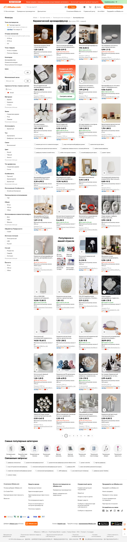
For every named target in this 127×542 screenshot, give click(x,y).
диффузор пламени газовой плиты (45, 152)
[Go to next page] (92, 435)
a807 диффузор (63, 470)
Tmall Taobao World (54, 532)
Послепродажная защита (36, 500)
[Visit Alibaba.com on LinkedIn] (107, 511)
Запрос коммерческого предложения (60, 494)
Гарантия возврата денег (35, 491)
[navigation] (18, 227)
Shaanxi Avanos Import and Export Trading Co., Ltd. (88, 135)
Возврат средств (83, 500)
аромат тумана (106, 152)
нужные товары (12, 475)
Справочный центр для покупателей (85, 488)
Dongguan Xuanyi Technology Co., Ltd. (66, 59)
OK (28, 72)
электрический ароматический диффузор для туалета (47, 466)
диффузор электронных (14, 462)
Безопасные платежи (34, 488)
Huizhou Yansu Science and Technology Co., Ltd (88, 185)
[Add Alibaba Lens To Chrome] (31, 523)
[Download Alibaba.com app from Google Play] (117, 523)
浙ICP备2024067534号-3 (111, 539)
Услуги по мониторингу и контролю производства (36, 504)
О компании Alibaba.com (11, 484)
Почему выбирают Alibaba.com (13, 488)
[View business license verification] (80, 539)
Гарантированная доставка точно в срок (38, 495)
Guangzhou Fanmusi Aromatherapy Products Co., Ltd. (66, 346)
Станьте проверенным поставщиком (109, 499)
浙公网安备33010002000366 (94, 539)
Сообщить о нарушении (85, 510)
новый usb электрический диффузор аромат (20, 470)
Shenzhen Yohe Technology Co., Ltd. (111, 347)
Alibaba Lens (13, 523)
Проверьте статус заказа (109, 495)
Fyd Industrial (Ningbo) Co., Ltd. (110, 96)
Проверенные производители (62, 490)
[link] (124, 524)
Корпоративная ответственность (14, 495)
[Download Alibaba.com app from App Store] (103, 523)
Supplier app (62, 523)
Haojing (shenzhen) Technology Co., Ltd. (43, 307)
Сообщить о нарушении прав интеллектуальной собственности (86, 505)
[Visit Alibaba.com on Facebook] (103, 511)
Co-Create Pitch (8, 491)
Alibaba (35, 17)
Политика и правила (34, 509)
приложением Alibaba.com (87, 523)
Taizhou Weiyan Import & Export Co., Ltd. (66, 227)
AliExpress (37, 532)
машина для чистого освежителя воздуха (47, 144)
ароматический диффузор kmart (35, 462)
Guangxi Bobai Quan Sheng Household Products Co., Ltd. (66, 138)
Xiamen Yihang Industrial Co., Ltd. (43, 187)
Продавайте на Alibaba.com (110, 488)
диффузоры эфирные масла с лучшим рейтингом (75, 148)
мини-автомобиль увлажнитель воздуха (91, 466)
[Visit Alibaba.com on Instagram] (115, 511)
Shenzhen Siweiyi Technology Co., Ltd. (88, 57)
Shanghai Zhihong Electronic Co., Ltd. (43, 228)
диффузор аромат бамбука (101, 470)
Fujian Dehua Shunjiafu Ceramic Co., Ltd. (66, 307)
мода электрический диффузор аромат (74, 144)
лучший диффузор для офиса (89, 152)
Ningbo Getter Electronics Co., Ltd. (111, 189)
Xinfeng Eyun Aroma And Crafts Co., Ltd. (88, 306)
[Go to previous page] (62, 435)
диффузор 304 (71, 466)
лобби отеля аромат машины (68, 152)
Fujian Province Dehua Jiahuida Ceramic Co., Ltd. (88, 229)
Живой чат (81, 493)
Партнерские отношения (110, 503)
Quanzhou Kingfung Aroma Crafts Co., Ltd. (111, 225)
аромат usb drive (85, 462)
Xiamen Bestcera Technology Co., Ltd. (43, 55)
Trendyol (83, 532)
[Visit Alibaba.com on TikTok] (122, 511)
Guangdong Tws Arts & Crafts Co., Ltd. (111, 59)
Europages (90, 532)
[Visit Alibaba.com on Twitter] (111, 511)
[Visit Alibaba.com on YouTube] (118, 511)
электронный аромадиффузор (45, 470)
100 (88, 435)
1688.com (44, 532)
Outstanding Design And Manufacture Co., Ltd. (88, 347)
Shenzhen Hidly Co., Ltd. (41, 346)
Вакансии (6, 498)
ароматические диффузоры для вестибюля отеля (62, 462)
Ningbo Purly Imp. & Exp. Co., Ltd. (111, 136)
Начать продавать (107, 491)
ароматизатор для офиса (97, 144)
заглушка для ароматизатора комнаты (46, 148)
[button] (66, 7)
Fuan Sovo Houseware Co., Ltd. (110, 310)
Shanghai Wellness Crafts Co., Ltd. (88, 268)
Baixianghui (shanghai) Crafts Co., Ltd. (43, 97)
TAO (78, 532)
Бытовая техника (45, 17)
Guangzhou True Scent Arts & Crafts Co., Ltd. (88, 97)
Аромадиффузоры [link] (78, 17)
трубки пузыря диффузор (101, 148)
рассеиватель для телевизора (80, 470)
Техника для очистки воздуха (61, 17)
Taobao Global (71, 532)
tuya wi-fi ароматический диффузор (17, 466)
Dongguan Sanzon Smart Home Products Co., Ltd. (66, 189)
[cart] (90, 7)
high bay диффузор (100, 462)
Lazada (64, 532)
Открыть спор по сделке (85, 496)
